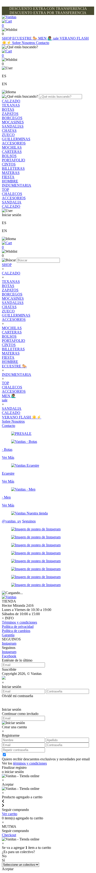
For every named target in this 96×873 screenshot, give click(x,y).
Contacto (42, 43)
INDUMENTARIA (16, 185)
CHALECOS (12, 194)
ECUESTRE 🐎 (25, 38)
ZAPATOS (10, 114)
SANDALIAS (13, 126)
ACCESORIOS (14, 143)
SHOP (7, 38)
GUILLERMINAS (16, 139)
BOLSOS (9, 156)
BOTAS (8, 109)
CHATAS (9, 131)
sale (56, 38)
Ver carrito (9, 814)
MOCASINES (13, 122)
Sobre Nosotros (24, 43)
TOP (5, 190)
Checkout (9, 835)
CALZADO (11, 101)
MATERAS (11, 173)
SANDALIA (11, 202)
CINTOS (9, 164)
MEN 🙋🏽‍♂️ (45, 38)
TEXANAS (11, 105)
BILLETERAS (13, 168)
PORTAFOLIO (13, 160)
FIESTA (8, 177)
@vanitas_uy (11, 521)
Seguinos (29, 521)
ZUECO (8, 135)
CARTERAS (12, 152)
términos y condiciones (30, 763)
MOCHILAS (12, 147)
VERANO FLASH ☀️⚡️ (21, 417)
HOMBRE (10, 181)
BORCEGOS (12, 118)
